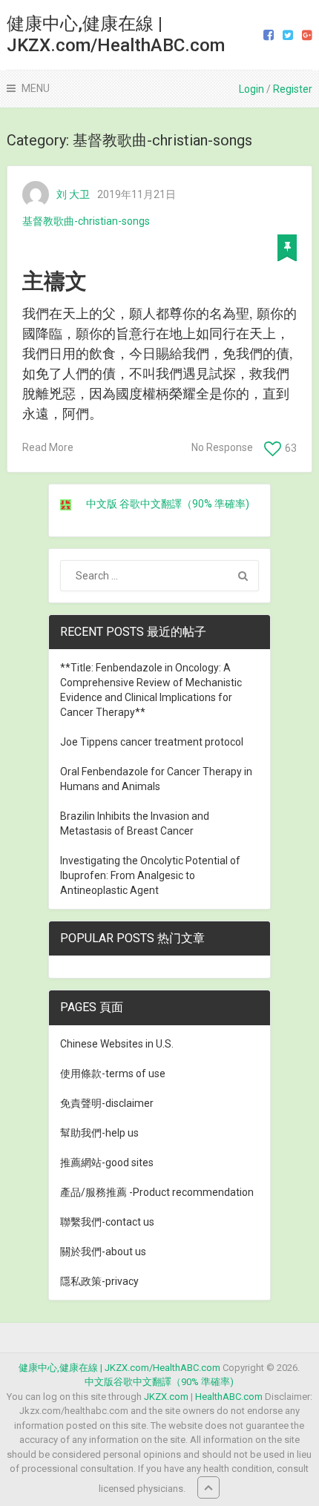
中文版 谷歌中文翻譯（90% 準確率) (167, 504)
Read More (47, 447)
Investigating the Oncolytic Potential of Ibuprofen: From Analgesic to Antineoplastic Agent (150, 875)
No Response (222, 447)
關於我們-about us (103, 1251)
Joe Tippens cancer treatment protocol (151, 742)
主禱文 (54, 281)
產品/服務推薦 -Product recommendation (157, 1192)
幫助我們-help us (99, 1133)
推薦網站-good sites (107, 1162)
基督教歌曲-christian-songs (86, 221)
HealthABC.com (229, 1396)
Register (292, 89)
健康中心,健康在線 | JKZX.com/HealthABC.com (116, 34)
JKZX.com (166, 1396)
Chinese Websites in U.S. (117, 1044)
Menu (36, 88)
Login (251, 89)
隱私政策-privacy (99, 1281)
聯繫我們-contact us (107, 1222)
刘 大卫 (73, 194)
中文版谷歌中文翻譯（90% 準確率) (159, 1381)
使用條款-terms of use (112, 1073)
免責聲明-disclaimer (107, 1103)
